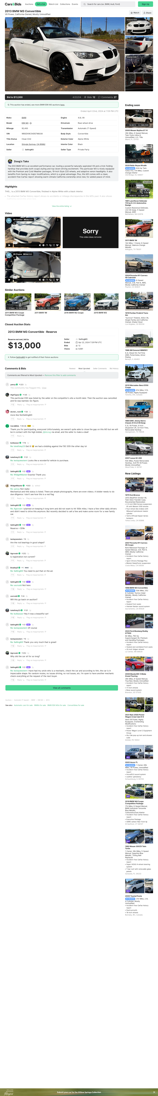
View (44, 388)
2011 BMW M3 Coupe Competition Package (14, 314)
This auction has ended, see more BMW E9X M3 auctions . (37, 105)
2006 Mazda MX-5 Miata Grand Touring (135, 675)
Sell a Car (41, 4)
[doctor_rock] (7, 411)
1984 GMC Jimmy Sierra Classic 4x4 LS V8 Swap (135, 422)
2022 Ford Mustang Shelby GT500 (136, 632)
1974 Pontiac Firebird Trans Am (136, 314)
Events (75, 4)
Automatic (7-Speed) (21, 700)
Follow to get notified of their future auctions (34, 357)
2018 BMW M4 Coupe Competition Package (134, 802)
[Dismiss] (154, 1092)
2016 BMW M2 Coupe (74, 313)
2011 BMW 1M (41, 313)
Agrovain (14, 553)
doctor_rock (15, 412)
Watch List (53, 4)
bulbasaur (14, 443)
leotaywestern (16, 539)
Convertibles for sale (76, 705)
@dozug (47, 432)
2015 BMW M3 (100, 313)
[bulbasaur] (7, 443)
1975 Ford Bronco (132, 495)
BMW (24, 118)
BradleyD (14, 568)
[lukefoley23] (7, 457)
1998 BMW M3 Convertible (136, 588)
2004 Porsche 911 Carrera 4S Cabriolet (136, 276)
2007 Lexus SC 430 (133, 458)
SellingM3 (29, 150)
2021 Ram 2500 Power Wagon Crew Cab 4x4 (134, 716)
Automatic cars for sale (23, 705)
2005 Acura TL (131, 762)
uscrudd (14, 596)
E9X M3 (25, 123)
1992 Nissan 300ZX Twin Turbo (135, 847)
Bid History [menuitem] (114, 368)
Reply (19, 404)
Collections (65, 4)
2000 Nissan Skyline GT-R (136, 130)
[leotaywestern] (7, 539)
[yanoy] (7, 384)
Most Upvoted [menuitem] (84, 368)
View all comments (62, 688)
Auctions (29, 4)
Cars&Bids (14, 426)
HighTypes (14, 395)
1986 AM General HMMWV (136, 350)
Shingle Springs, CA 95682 (33, 144)
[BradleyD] (7, 567)
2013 (47, 700)
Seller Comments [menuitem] (100, 368)
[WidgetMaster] (7, 485)
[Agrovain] (7, 553)
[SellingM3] (23, 149)
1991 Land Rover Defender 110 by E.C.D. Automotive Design (136, 203)
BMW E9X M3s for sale (57, 705)
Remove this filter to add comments (60, 375)
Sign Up (145, 4)
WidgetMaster (16, 486)
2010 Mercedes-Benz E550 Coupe (136, 386)
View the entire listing (60, 206)
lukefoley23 (15, 457)
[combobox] (108, 4)
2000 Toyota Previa (133, 896)
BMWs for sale (40, 705)
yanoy (13, 384)
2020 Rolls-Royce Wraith (136, 165)
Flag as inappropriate (35, 404)
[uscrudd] (7, 596)
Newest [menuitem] (72, 368)
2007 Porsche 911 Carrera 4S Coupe (136, 544)
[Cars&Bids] (7, 426)
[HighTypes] (7, 395)
